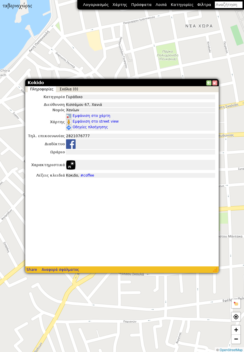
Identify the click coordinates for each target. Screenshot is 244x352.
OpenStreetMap (231, 349)
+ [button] (236, 330)
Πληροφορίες (42, 89)
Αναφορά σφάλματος (60, 270)
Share (31, 270)
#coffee (87, 175)
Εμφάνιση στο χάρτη (91, 116)
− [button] (236, 339)
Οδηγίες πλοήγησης (90, 127)
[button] (236, 303)
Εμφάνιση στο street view (96, 121)
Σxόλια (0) (69, 89)
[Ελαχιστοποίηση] (215, 83)
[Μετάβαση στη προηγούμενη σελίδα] (209, 83)
